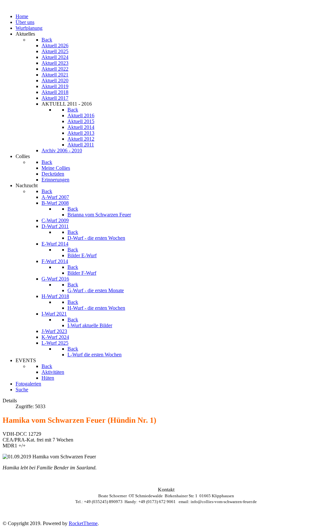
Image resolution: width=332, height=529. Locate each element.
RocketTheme (83, 523)
